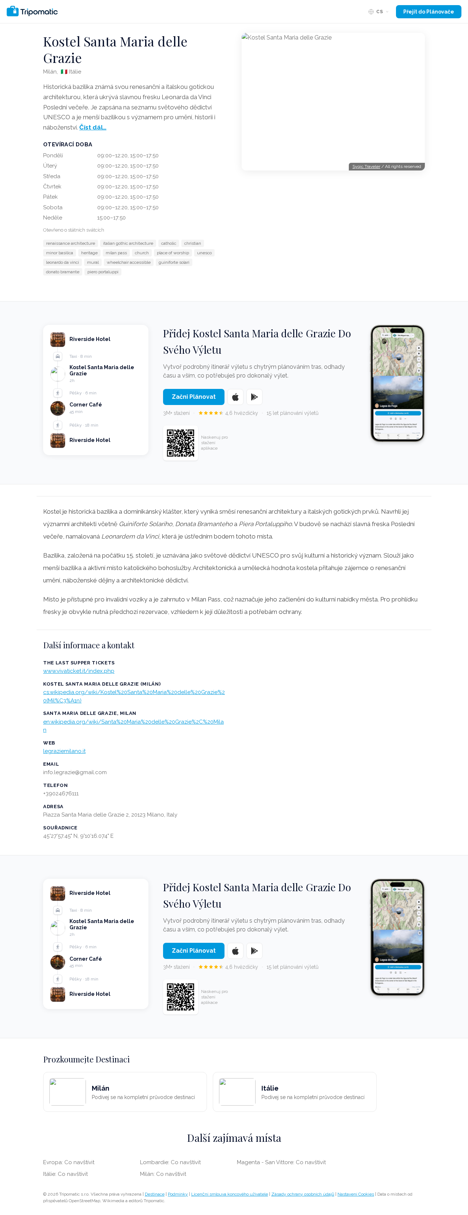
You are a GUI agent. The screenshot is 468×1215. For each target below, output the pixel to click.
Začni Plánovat (194, 396)
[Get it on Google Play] (254, 397)
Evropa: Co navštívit (68, 1162)
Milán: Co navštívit (163, 1174)
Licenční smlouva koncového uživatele (229, 1194)
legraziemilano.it (64, 751)
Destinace (155, 1194)
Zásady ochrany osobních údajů (302, 1194)
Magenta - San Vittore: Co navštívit (281, 1162)
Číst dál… (92, 127)
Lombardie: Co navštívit (170, 1162)
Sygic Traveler (366, 166)
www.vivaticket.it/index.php (78, 671)
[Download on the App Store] (235, 397)
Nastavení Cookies (355, 1194)
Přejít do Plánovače (428, 12)
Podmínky (178, 1194)
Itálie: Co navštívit (65, 1174)
